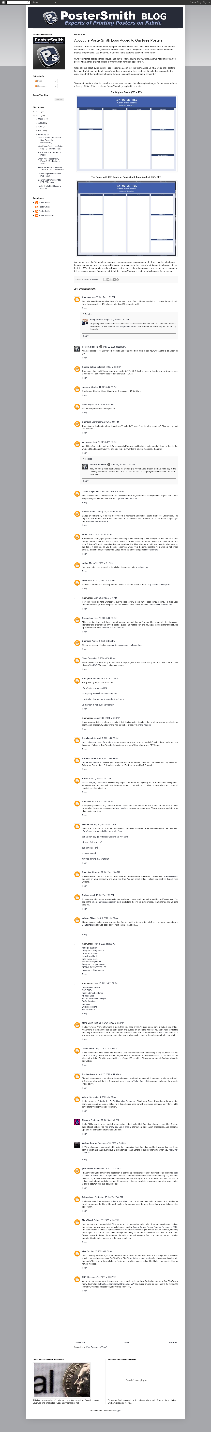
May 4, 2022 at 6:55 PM (104, 944)
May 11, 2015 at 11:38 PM (114, 347)
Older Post (172, 1342)
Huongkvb (87, 678)
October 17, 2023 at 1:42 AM (106, 1220)
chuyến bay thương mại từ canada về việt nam (103, 699)
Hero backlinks (89, 738)
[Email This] (105, 279)
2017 (38, 112)
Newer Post (80, 1342)
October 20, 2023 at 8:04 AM (99, 1251)
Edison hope (88, 1197)
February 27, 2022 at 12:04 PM (106, 872)
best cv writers (122, 808)
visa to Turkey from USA (138, 1081)
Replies (88, 314)
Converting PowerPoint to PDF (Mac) (49, 175)
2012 (38, 115)
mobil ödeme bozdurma (92, 993)
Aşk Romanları (88, 1010)
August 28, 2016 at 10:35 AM (101, 404)
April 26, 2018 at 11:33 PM (123, 465)
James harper (88, 491)
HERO (85, 778)
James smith (88, 1048)
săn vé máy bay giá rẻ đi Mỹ (94, 688)
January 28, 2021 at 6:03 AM (107, 718)
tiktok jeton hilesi (89, 956)
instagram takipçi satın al (93, 950)
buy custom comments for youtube (97, 742)
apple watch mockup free (161, 605)
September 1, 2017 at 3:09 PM (105, 422)
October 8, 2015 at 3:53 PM (109, 367)
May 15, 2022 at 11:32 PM (106, 983)
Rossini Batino (89, 367)
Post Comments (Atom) (96, 1347)
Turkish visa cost (170, 876)
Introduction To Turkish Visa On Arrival (117, 1101)
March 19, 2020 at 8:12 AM (101, 563)
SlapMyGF (94, 665)
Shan (84, 404)
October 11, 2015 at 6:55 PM (104, 387)
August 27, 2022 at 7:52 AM (116, 320)
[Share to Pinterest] (117, 279)
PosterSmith (44, 202)
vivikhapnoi (87, 824)
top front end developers (113, 628)
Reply (84, 308)
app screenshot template (159, 584)
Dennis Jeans (88, 512)
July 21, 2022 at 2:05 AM (106, 1048)
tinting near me (144, 725)
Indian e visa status (120, 1201)
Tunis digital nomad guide (139, 1258)
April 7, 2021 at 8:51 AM (108, 738)
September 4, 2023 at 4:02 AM (102, 1097)
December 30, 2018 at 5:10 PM (110, 491)
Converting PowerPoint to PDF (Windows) (49, 181)
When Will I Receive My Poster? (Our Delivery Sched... (49, 161)
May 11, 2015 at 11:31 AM (103, 297)
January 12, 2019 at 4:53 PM (108, 512)
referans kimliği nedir (91, 962)
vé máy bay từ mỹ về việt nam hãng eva (99, 693)
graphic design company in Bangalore (124, 645)
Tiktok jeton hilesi (90, 953)
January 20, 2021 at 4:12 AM (105, 678)
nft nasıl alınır (88, 996)
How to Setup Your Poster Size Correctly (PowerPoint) (49, 140)
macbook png (142, 567)
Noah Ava (86, 872)
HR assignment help (125, 326)
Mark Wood (87, 1220)
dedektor (86, 1004)
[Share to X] (111, 279)
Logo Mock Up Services (126, 498)
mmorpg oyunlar (89, 948)
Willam (85, 1097)
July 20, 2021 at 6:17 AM (105, 824)
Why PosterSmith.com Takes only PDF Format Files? (50, 147)
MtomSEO (86, 580)
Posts (39, 81)
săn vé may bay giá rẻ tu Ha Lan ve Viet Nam (102, 831)
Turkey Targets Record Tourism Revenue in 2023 (155, 1227)
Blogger (117, 1411)
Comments (42, 86)
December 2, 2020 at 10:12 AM (102, 658)
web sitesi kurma (89, 1007)
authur (85, 563)
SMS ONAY (87, 990)
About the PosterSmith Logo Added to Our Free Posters (51, 168)
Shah (84, 658)
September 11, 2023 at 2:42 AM (105, 1120)
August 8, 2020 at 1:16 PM (103, 641)
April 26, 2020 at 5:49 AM (105, 598)
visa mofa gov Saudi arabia (118, 1127)
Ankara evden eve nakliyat (94, 998)
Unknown (86, 297)
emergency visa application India (106, 902)
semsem (86, 387)
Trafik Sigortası (88, 1001)
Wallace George (89, 1143)
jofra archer (87, 1169)
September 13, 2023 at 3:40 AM (112, 1143)
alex (84, 1251)
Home (126, 1342)
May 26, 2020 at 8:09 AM (105, 618)
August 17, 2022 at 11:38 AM (108, 1074)
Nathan (85, 895)
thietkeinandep (152, 550)
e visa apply (91, 1055)
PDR (84, 1277)
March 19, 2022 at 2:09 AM (102, 895)
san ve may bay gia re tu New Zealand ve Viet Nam (105, 837)
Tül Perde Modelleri (91, 987)
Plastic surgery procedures (94, 783)
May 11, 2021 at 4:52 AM (100, 778)
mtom (85, 534)
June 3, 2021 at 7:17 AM (102, 801)
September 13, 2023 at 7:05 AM (108, 1169)
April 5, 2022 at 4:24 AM (107, 918)
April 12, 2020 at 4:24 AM (103, 580)
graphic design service (98, 521)
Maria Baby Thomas (91, 1023)
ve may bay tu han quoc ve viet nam (98, 705)
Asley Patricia (96, 320)
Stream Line (87, 618)
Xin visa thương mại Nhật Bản (95, 859)
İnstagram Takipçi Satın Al (93, 964)
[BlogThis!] (108, 279)
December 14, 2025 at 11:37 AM (101, 1277)
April (40, 127)
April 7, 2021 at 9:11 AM (107, 758)
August (41, 123)
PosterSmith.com (90, 347)
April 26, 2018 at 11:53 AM (105, 442)
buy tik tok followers (91, 762)
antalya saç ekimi (90, 959)
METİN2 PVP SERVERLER (94, 967)
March (41, 130)
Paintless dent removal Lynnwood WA (117, 1284)
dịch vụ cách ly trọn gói (92, 842)
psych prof (87, 442)
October (42, 119)
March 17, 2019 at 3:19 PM (100, 534)
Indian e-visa (162, 1032)
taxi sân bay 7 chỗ (90, 848)
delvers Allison (89, 918)
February (42, 134)
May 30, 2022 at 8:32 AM (113, 1023)
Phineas (86, 1120)
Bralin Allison (88, 1074)
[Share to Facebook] (114, 279)
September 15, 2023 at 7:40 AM (109, 1197)
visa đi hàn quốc (89, 853)
